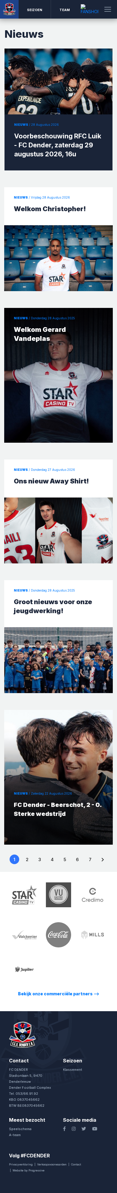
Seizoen (34, 10)
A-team (15, 1135)
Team (64, 10)
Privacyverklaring (21, 1164)
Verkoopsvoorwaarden (52, 1164)
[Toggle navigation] (107, 9)
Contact (76, 1164)
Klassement (72, 1069)
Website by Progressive (28, 1170)
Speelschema (20, 1129)
